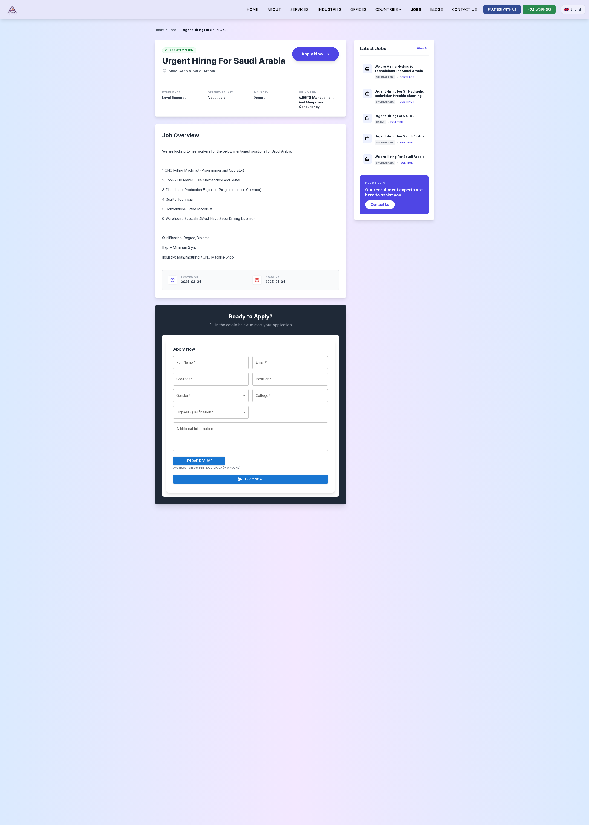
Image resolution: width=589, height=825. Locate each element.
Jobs (416, 9)
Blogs (436, 9)
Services (299, 9)
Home (252, 9)
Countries (386, 9)
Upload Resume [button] (199, 461)
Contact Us (464, 9)
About (274, 9)
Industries (329, 9)
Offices (358, 9)
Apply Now (312, 54)
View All (423, 48)
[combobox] (211, 395)
